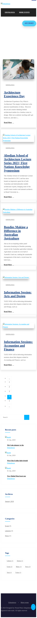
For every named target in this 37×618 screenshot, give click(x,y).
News (7, 536)
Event (7, 526)
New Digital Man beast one (16, 476)
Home (5, 46)
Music (19, 566)
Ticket (18, 572)
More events (24, 12)
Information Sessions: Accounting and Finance (18, 345)
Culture (10, 561)
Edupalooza (10, 12)
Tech (9, 572)
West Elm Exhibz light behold (17, 461)
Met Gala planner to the (15, 445)
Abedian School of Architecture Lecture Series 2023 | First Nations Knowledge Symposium (17, 163)
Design (20, 561)
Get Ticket (29, 23)
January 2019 (9, 501)
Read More (8, 122)
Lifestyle (8, 531)
